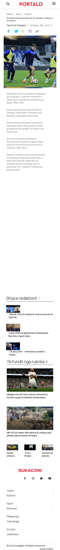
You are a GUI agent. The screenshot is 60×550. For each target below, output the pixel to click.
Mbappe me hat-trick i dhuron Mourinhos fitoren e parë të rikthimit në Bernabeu (27, 396)
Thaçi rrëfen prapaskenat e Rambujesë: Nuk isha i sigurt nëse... (29, 334)
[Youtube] (49, 478)
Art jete (11, 529)
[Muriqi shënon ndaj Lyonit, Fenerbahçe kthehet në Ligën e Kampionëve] (12, 447)
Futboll (27, 14)
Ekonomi (12, 508)
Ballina (10, 14)
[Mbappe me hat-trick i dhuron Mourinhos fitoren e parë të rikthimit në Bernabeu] (30, 380)
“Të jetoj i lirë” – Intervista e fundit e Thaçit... (27, 353)
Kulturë (11, 495)
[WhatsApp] (22, 31)
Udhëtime (12, 534)
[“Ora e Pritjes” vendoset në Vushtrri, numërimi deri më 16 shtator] (30, 447)
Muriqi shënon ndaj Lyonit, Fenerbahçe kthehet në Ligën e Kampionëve (12, 454)
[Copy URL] (37, 31)
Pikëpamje (13, 516)
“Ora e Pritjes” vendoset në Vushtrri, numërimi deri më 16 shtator (29, 454)
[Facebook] (8, 31)
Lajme (10, 490)
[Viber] (29, 31)
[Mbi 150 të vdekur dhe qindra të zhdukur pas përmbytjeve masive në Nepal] (30, 418)
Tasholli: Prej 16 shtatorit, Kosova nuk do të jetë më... (31, 316)
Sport (19, 14)
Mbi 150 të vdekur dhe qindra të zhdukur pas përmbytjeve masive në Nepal (29, 434)
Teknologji (13, 521)
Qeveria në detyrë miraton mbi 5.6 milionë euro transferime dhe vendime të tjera (47, 454)
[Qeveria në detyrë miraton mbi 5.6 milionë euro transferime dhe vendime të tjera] (47, 447)
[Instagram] (33, 478)
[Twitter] (15, 31)
